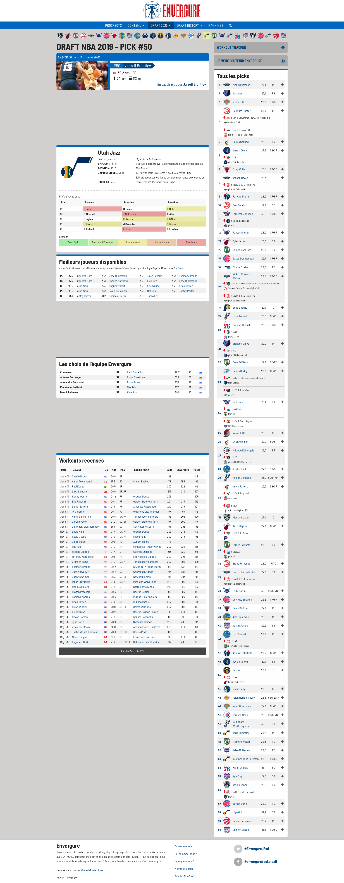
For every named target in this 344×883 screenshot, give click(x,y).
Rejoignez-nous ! (184, 861)
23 (219, 382)
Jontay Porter (186, 290)
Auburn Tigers (141, 541)
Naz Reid (152, 290)
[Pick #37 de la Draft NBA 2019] (227, 599)
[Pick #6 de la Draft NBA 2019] (227, 150)
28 (219, 469)
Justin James (240, 625)
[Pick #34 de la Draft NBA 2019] (227, 563)
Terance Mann (240, 715)
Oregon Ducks (141, 496)
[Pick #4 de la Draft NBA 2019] (227, 110)
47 (219, 706)
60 (219, 829)
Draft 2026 (159, 25)
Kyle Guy (152, 280)
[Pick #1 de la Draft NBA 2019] (227, 84)
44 (219, 675)
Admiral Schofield (82, 516)
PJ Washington (241, 232)
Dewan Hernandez (243, 821)
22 (219, 362)
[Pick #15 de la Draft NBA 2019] (227, 258)
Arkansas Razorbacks (144, 506)
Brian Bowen (186, 285)
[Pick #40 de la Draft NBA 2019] (227, 625)
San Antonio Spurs (143, 526)
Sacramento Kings (143, 586)
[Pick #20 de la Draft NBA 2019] (227, 324)
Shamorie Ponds (188, 275)
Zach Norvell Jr (135, 372)
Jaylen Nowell (240, 661)
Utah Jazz (109, 152)
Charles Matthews (118, 280)
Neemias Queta (80, 586)
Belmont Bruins (142, 606)
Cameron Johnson (243, 213)
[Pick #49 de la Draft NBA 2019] (227, 723)
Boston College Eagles (145, 611)
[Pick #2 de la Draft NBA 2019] (227, 93)
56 (219, 789)
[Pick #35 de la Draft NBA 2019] (227, 571)
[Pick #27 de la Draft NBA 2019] (227, 450)
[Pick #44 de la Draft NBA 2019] (227, 669)
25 (219, 433)
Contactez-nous (183, 846)
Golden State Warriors (145, 501)
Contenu (134, 25)
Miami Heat (139, 536)
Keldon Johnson (242, 477)
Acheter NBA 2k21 (184, 876)
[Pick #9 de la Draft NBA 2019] (227, 196)
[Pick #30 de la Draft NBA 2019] (227, 486)
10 (219, 205)
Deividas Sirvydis (242, 599)
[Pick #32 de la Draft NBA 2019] (227, 525)
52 (219, 750)
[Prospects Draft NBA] (230, 25)
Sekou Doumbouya (243, 258)
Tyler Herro (239, 241)
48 (219, 715)
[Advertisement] (132, 117)
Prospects (113, 25)
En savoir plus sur (181, 84)
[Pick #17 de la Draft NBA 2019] (227, 275)
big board (179, 268)
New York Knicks (142, 576)
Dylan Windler (79, 606)
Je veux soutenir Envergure (239, 61)
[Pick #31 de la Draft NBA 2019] (227, 517)
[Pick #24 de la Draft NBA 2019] (227, 401)
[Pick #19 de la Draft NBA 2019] (227, 315)
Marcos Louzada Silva (244, 572)
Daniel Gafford (80, 506)
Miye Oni (237, 812)
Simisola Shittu (117, 295)
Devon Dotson (80, 616)
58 (115, 182)
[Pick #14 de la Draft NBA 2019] (227, 249)
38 (219, 608)
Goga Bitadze (240, 307)
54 (219, 767)
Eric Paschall (79, 501)
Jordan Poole (79, 521)
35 (219, 577)
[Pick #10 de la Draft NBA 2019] (227, 204)
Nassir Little (239, 433)
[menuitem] (113, 25)
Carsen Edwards (81, 596)
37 (219, 599)
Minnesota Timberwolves (147, 546)
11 (219, 218)
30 (219, 497)
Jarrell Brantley (138, 65)
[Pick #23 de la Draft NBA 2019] (227, 370)
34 (219, 563)
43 (219, 661)
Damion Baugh (241, 829)
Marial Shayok (79, 637)
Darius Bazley (240, 371)
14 (219, 249)
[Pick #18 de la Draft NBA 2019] (227, 307)
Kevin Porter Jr (241, 486)
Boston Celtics (141, 591)
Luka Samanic (79, 491)
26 (219, 441)
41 (219, 639)
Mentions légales (184, 868)
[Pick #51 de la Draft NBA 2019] (227, 741)
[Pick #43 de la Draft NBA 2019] (227, 661)
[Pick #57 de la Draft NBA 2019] (227, 803)
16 (219, 267)
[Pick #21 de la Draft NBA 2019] (227, 343)
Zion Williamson (241, 84)
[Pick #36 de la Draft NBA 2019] (227, 590)
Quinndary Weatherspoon (86, 526)
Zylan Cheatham (136, 377)
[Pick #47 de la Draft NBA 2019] (227, 706)
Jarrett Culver (240, 150)
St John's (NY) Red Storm (147, 566)
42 (219, 652)
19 (219, 316)
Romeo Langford (242, 249)
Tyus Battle (78, 621)
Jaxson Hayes (240, 177)
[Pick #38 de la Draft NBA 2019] (227, 607)
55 (219, 776)
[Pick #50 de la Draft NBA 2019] (227, 732)
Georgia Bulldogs (142, 551)
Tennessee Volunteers (145, 516)
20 (219, 330)
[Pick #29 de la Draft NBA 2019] (227, 477)
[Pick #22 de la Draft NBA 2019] (227, 361)
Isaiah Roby (239, 689)
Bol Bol (236, 670)
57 (219, 803)
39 (219, 616)
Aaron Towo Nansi (82, 481)
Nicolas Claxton (80, 551)
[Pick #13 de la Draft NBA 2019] (227, 240)
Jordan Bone (240, 803)
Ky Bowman (78, 611)
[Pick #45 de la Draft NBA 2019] (227, 688)
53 (111, 182)
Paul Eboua (78, 486)
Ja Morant (238, 93)
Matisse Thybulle (242, 325)
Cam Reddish (240, 205)
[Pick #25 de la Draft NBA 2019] (227, 432)
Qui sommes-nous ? (186, 853)
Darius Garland (241, 141)
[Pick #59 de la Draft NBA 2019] (227, 820)
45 (219, 689)
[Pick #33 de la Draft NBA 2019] (227, 544)
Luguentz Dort (84, 275)
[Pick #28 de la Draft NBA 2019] (227, 468)
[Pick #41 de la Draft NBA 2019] (227, 633)
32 (219, 531)
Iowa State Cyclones (144, 637)
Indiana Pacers (141, 601)
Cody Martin (239, 590)
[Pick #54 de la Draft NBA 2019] (227, 767)
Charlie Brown (79, 476)
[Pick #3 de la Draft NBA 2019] (227, 101)
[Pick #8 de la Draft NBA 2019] (227, 177)
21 (219, 348)
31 (219, 517)
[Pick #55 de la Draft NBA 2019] (227, 775)
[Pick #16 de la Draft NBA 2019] (227, 266)
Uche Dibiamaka (118, 275)
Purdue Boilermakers (145, 596)
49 (219, 723)
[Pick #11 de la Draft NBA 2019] (227, 213)
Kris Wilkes (153, 285)
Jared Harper (79, 541)
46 (219, 697)
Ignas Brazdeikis (81, 581)
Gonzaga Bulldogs (143, 571)
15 (219, 258)
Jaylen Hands (240, 784)
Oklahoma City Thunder (146, 511)
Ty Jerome (78, 511)
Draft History (188, 25)
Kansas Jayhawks (143, 616)
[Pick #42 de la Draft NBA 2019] (227, 652)
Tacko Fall (152, 295)
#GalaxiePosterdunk (91, 870)
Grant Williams (80, 561)
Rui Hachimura (241, 196)
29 (219, 477)
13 (219, 241)
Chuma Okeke (240, 267)
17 (219, 287)
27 (219, 455)
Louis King (82, 285)
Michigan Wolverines (144, 581)
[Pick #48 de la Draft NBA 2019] (227, 714)
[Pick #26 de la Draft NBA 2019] (227, 441)
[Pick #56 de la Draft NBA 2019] (227, 784)
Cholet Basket (141, 481)
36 (219, 590)
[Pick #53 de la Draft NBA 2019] (227, 758)
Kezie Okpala (79, 536)
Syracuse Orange (142, 621)
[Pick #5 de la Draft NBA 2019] (227, 141)
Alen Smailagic (241, 616)
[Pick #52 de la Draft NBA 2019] (227, 749)
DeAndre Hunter (241, 110)
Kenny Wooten (80, 496)
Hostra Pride (140, 632)
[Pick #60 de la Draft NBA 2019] (227, 829)
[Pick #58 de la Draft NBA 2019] (227, 811)
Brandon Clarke (241, 343)
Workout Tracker (231, 47)
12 (219, 232)
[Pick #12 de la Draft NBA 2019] (227, 232)
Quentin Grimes (80, 576)
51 (219, 741)
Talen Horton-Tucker (244, 697)
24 (219, 413)
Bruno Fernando (241, 563)
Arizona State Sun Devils (146, 627)
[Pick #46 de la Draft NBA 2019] (227, 697)
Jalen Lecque (154, 275)
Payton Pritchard (81, 591)
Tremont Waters (241, 741)
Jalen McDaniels (118, 290)
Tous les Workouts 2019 (132, 651)
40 (219, 625)
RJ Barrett (238, 102)
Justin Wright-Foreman (85, 632)
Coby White (239, 169)
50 (219, 732)
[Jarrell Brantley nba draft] (83, 75)
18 (219, 307)
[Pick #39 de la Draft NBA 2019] (227, 616)
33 (219, 549)
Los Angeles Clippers (145, 556)
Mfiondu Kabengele (83, 556)
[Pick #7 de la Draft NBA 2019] (227, 168)
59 (219, 821)
